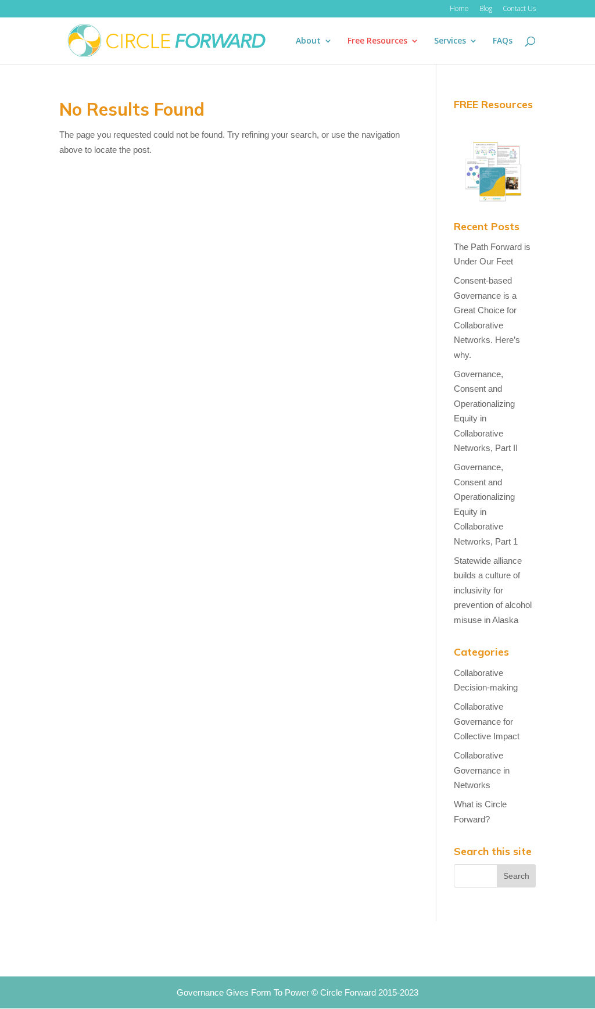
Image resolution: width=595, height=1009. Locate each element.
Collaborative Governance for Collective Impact (486, 721)
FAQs (502, 41)
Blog (485, 9)
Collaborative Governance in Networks (482, 770)
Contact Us (519, 9)
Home (459, 9)
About (308, 41)
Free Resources (377, 41)
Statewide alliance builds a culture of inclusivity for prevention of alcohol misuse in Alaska (493, 590)
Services (450, 41)
